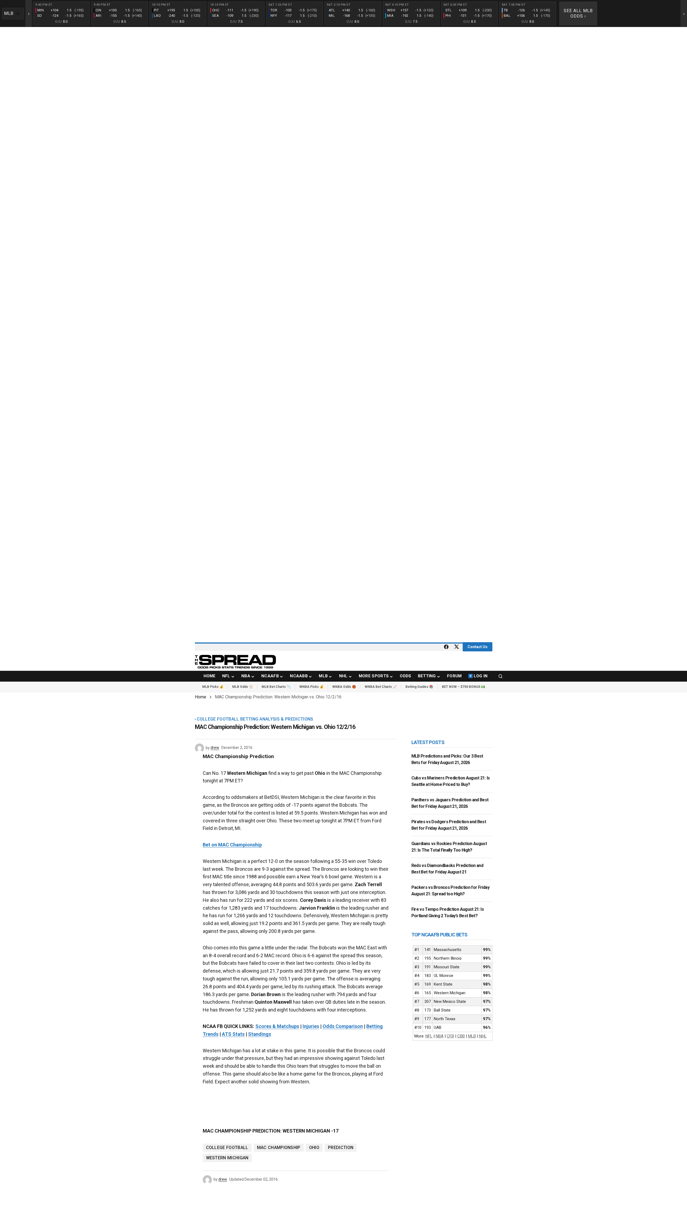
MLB (472, 1036)
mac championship (278, 1147)
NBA (440, 1036)
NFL (428, 1036)
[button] (500, 676)
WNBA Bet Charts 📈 (381, 687)
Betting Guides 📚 (419, 687)
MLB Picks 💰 (213, 687)
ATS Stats (233, 1034)
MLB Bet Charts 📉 (276, 687)
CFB (450, 1036)
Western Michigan (227, 1157)
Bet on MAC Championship (232, 845)
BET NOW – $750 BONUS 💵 (463, 687)
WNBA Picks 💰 (311, 687)
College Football (227, 1147)
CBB (461, 1036)
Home (200, 696)
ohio (314, 1147)
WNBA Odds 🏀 (344, 687)
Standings (259, 1034)
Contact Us (478, 647)
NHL (483, 1036)
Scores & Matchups (277, 1026)
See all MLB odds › (578, 13)
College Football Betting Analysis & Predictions (255, 719)
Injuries (311, 1026)
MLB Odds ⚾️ (242, 687)
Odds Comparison (343, 1026)
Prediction (340, 1147)
